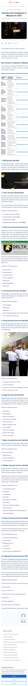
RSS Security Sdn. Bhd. (7, 163)
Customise (14, 679)
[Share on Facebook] (9, 43)
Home (2, 6)
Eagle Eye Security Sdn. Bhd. (8, 398)
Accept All (14, 676)
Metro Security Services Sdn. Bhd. (10, 443)
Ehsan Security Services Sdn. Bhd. (10, 323)
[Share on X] (2, 43)
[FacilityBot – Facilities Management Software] (14, 2)
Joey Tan (23, 622)
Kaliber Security (5, 468)
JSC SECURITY (5, 294)
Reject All (14, 683)
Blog (6, 6)
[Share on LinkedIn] (6, 43)
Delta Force (4, 230)
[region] (14, 675)
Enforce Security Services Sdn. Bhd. (10, 521)
